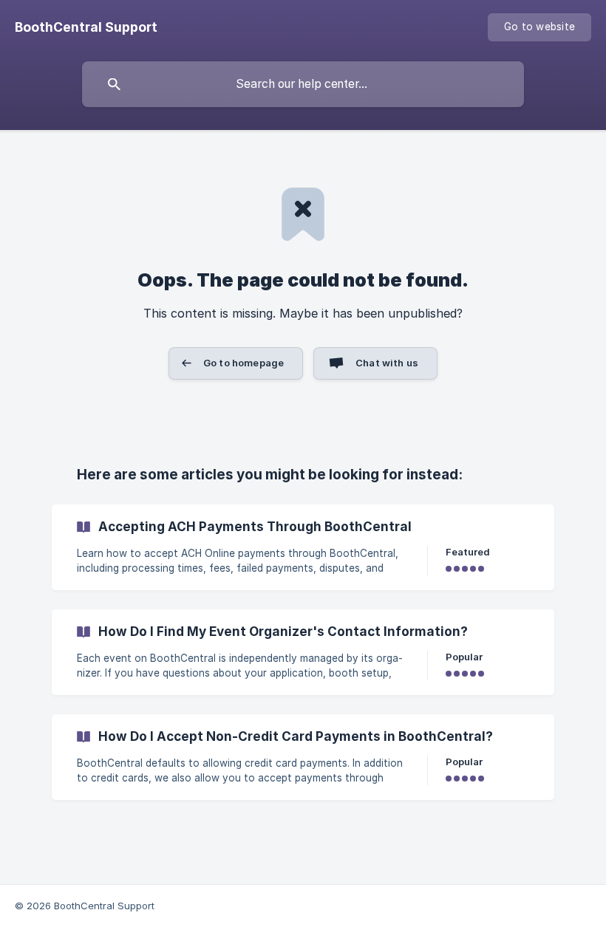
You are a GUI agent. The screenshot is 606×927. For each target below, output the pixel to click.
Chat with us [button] (386, 363)
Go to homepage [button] (243, 363)
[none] (86, 27)
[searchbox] (303, 84)
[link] (303, 547)
